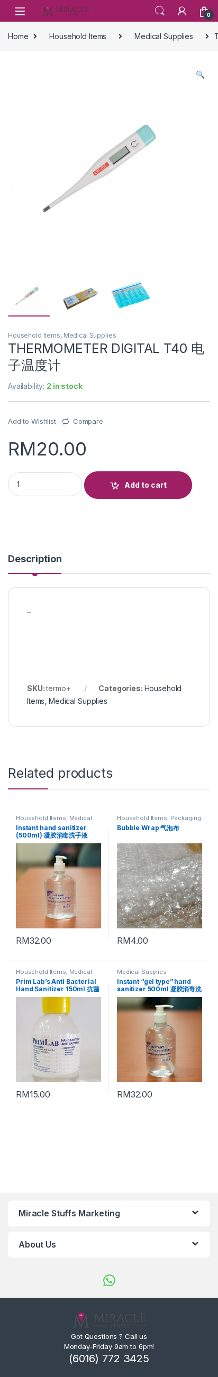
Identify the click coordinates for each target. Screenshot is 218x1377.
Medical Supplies (163, 36)
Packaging (185, 818)
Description (34, 559)
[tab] (34, 563)
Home (18, 36)
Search (160, 11)
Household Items (77, 36)
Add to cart (145, 484)
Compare (88, 421)
